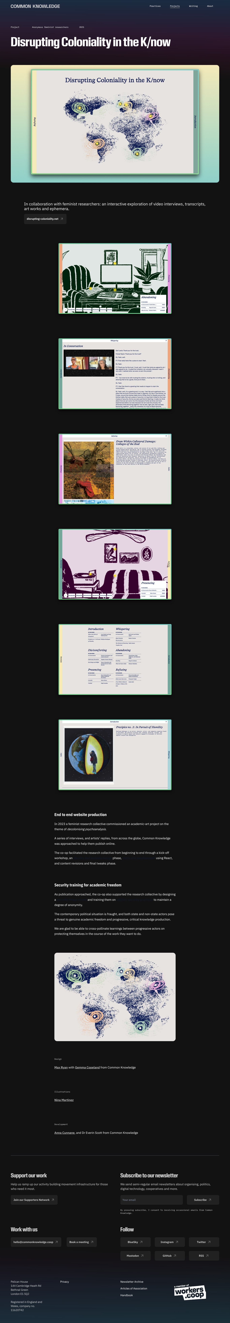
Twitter (201, 1242)
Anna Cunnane (64, 1133)
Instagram (167, 1242)
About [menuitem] (210, 6)
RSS (201, 1256)
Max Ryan (61, 1067)
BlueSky (133, 1242)
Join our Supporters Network (31, 1200)
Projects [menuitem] (175, 6)
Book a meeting (79, 1242)
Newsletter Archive (131, 1282)
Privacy (64, 1282)
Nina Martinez (64, 1100)
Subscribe (200, 1200)
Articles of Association (133, 1288)
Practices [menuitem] (155, 6)
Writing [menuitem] (193, 6)
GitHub (167, 1256)
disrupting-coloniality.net (42, 219)
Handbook (126, 1295)
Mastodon (133, 1256)
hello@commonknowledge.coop (33, 1242)
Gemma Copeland (87, 1067)
